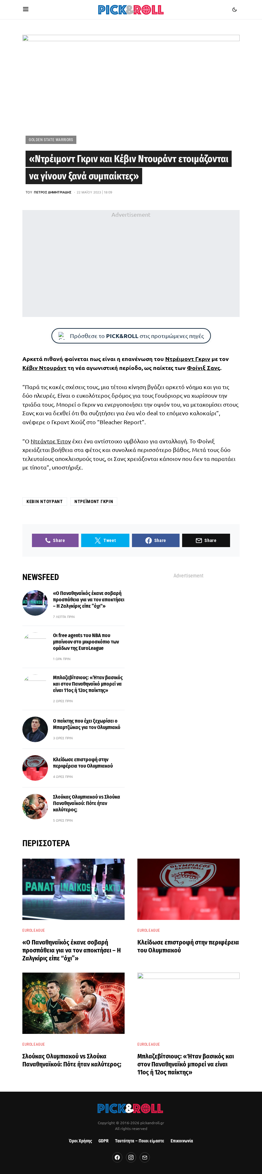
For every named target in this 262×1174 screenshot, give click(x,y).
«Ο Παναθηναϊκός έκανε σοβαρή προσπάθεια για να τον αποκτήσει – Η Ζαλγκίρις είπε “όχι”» (88, 599)
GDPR (103, 1141)
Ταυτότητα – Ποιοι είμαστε (139, 1141)
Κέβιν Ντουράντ (44, 367)
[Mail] (145, 1157)
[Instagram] (131, 1157)
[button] (25, 9)
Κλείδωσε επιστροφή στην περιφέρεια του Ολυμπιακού (83, 762)
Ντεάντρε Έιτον (51, 441)
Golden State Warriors (51, 140)
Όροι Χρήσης (80, 1141)
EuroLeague (33, 930)
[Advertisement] (131, 263)
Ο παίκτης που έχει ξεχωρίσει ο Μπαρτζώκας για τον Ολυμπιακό (86, 724)
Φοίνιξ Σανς (203, 367)
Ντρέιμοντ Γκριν (187, 358)
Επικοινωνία (182, 1141)
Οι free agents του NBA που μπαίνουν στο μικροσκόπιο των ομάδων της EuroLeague (86, 641)
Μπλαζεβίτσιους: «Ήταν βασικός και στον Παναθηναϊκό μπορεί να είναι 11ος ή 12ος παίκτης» (88, 683)
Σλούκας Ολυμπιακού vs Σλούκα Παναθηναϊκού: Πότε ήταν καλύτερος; (86, 803)
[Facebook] (117, 1157)
